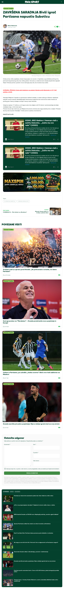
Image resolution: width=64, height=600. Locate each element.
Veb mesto (36, 461)
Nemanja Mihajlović (23, 201)
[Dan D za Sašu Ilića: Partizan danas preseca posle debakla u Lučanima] (8, 536)
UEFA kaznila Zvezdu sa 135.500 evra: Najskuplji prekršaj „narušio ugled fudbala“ (36, 514)
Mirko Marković (12, 25)
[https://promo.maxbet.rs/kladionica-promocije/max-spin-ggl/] (32, 182)
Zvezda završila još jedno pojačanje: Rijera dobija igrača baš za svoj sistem (31, 424)
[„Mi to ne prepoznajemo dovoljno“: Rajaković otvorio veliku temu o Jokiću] (8, 507)
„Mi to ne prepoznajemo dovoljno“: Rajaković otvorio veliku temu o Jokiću (34, 505)
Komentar (7, 444)
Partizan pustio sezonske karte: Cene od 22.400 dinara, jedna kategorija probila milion (36, 571)
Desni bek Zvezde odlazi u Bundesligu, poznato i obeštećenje (31, 551)
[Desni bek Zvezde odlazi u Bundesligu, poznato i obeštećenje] (8, 554)
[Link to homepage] (32, 2)
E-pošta (35, 452)
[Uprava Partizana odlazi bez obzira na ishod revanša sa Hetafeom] (8, 526)
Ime (34, 444)
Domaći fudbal (8, 8)
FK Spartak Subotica (9, 201)
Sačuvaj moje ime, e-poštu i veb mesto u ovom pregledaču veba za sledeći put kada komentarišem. (32, 469)
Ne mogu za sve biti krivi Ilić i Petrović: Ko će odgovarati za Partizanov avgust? (36, 542)
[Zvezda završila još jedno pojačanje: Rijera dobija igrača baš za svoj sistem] (32, 402)
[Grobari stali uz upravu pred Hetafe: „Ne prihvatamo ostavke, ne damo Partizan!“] (32, 248)
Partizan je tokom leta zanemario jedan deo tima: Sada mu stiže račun (33, 495)
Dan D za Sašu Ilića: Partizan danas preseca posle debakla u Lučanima (33, 533)
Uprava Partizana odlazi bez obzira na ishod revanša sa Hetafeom (32, 523)
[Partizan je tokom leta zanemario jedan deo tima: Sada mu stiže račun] (8, 498)
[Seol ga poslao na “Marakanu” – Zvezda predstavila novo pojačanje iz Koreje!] (32, 299)
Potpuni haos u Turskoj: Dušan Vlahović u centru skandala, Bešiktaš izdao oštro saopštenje (36, 580)
